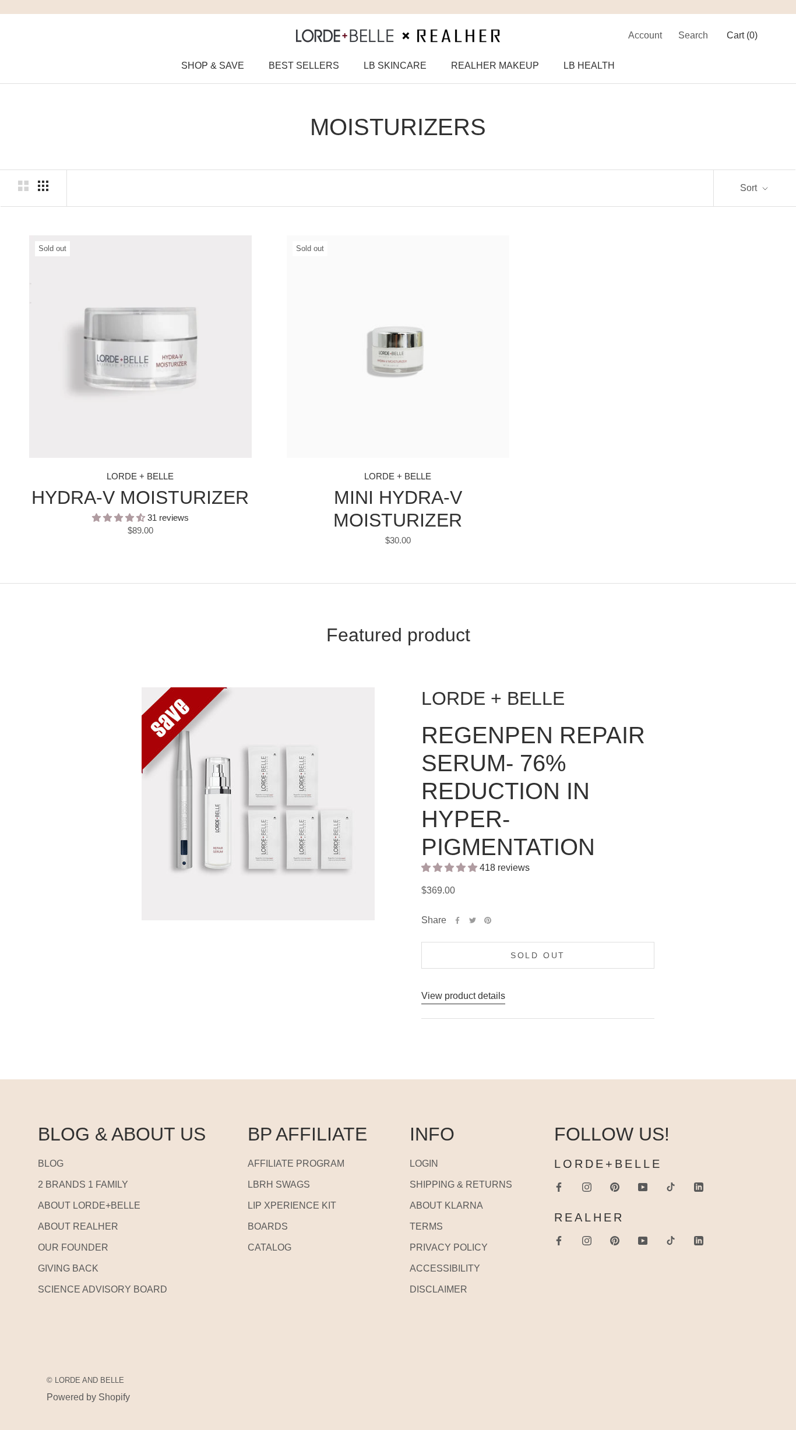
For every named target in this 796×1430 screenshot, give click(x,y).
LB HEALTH (589, 65)
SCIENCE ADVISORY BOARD (102, 1289)
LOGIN (424, 1163)
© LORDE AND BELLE (85, 1380)
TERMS (426, 1226)
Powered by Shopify (88, 1397)
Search (693, 35)
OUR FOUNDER (73, 1247)
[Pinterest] (487, 920)
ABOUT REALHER (78, 1226)
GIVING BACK (68, 1268)
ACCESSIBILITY (445, 1268)
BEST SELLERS (304, 65)
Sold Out (537, 955)
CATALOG (269, 1247)
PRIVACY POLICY (449, 1247)
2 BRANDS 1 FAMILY (83, 1184)
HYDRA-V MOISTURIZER (140, 497)
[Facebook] (457, 920)
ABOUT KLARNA (446, 1205)
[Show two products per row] (23, 186)
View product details (463, 996)
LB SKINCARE (395, 65)
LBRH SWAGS (279, 1184)
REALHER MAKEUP (495, 65)
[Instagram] (586, 1186)
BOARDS (268, 1226)
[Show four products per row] (43, 186)
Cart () (742, 35)
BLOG (51, 1163)
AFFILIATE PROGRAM (296, 1163)
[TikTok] (670, 1186)
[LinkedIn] (698, 1186)
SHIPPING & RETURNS (461, 1184)
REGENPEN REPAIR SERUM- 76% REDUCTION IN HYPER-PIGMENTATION (533, 791)
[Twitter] (472, 920)
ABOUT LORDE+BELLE (89, 1205)
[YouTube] (642, 1186)
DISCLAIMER (438, 1289)
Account (645, 35)
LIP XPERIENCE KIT (292, 1205)
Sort (749, 188)
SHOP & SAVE (212, 65)
